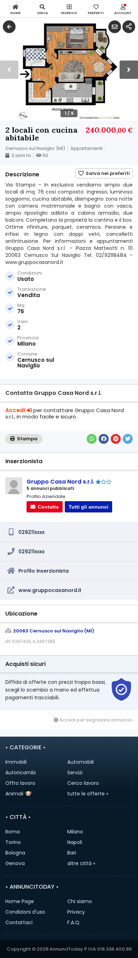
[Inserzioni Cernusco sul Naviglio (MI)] (9, 26)
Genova (15, 863)
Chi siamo (79, 901)
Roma (12, 831)
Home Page (19, 901)
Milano (75, 831)
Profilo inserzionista (43, 570)
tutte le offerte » (87, 793)
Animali (14, 793)
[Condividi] (128, 26)
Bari (71, 852)
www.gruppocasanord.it (49, 590)
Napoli (74, 842)
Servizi (74, 772)
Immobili (16, 761)
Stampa (27, 438)
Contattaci (19, 922)
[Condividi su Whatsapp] (92, 439)
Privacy (76, 911)
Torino (13, 842)
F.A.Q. (73, 922)
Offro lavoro (20, 783)
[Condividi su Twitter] (128, 439)
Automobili (80, 761)
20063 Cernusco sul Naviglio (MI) (53, 631)
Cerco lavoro (83, 783)
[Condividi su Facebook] (104, 439)
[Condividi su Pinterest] (116, 439)
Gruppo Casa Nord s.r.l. (60, 482)
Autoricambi (20, 772)
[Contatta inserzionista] (114, 26)
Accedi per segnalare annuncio (95, 720)
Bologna (15, 852)
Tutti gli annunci (88, 507)
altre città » (81, 863)
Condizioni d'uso (25, 911)
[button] (129, 70)
